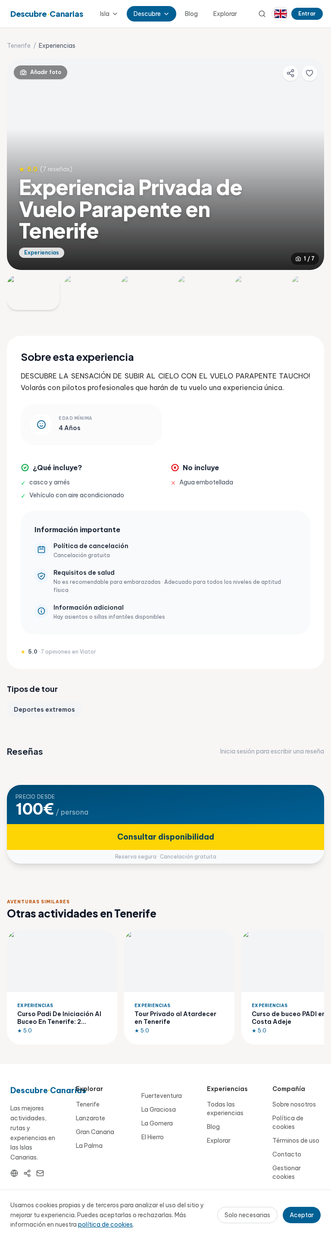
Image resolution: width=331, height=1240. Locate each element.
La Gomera (157, 1123)
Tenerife (19, 46)
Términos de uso (295, 1140)
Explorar (225, 14)
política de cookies (105, 1224)
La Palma (89, 1146)
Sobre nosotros (294, 1104)
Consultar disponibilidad (165, 837)
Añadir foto (45, 72)
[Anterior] (20, 164)
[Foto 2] (90, 292)
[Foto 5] (260, 292)
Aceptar (302, 1215)
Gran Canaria (95, 1132)
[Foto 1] (33, 292)
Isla (104, 14)
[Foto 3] (147, 292)
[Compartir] (290, 73)
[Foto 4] (204, 292)
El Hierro (152, 1137)
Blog (191, 14)
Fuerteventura (161, 1096)
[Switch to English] (281, 14)
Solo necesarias (247, 1215)
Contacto (286, 1154)
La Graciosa (158, 1109)
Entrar (307, 13)
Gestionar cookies (286, 1172)
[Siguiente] (310, 164)
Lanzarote (90, 1118)
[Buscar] (262, 14)
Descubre (147, 14)
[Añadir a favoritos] (309, 73)
